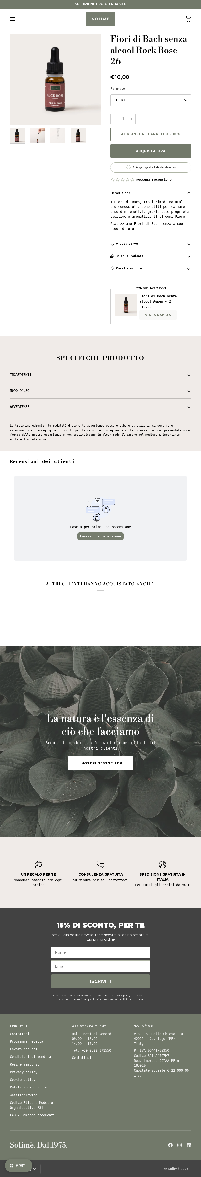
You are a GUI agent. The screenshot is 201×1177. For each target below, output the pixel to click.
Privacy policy (23, 1072)
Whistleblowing (23, 1095)
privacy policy (122, 995)
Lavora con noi (23, 1049)
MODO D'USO (19, 391)
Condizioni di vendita (30, 1057)
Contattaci (19, 1034)
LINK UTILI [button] (18, 1026)
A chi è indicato (130, 256)
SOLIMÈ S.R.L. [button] (145, 1026)
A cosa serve (127, 243)
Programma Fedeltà (26, 1041)
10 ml (120, 100)
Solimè (174, 1169)
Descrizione (120, 193)
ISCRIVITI (100, 981)
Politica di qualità (28, 1087)
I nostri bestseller (100, 763)
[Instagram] (179, 1145)
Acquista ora (151, 151)
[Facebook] (170, 1145)
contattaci (118, 880)
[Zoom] (19, 115)
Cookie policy (22, 1080)
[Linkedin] (189, 1145)
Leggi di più (122, 228)
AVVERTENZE (19, 407)
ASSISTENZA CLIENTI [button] (89, 1026)
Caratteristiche (129, 268)
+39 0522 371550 (96, 1050)
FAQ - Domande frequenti (32, 1115)
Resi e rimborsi (24, 1064)
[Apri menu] (17, 19)
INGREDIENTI (20, 375)
